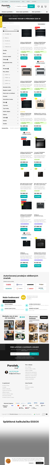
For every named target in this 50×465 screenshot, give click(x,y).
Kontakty (34, 1)
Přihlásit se (34, 353)
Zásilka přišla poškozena (30, 377)
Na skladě (8, 34)
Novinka (7, 40)
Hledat (31, 6)
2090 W (7, 80)
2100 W (7, 83)
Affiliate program (5, 392)
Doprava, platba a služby (30, 368)
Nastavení (31, 463)
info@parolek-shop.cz (14, 373)
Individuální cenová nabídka (31, 373)
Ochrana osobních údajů (7, 393)
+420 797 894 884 (14, 371)
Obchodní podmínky (6, 395)
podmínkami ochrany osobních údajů (24, 357)
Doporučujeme (41, 24)
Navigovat (44, 317)
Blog (23, 1)
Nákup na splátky (28, 370)
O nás (26, 385)
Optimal (7, 43)
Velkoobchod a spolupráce (31, 372)
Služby (28, 1)
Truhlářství (27, 388)
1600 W (7, 74)
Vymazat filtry (5, 128)
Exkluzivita (8, 46)
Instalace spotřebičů (29, 379)
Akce (6, 37)
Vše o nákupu (5, 1)
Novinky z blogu (5, 385)
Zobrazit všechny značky (8, 281)
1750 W (7, 77)
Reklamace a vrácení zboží (30, 375)
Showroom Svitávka (29, 387)
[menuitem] (8, 11)
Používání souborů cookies (8, 397)
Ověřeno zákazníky (6, 388)
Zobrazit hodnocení (9, 301)
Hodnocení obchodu (15, 1)
